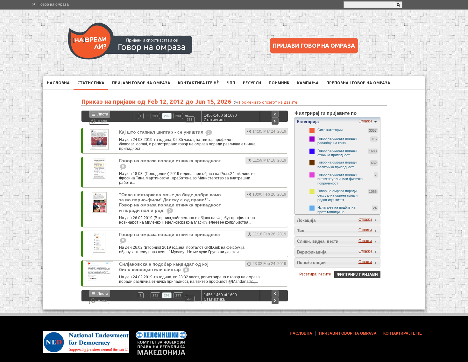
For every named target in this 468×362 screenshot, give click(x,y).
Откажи (365, 121)
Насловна (58, 83)
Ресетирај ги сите (315, 274)
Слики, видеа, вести (317, 241)
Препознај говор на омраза (358, 83)
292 (167, 116)
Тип (300, 230)
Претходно (275, 114)
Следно (275, 121)
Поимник (279, 83)
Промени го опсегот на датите (268, 102)
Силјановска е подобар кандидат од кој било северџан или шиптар (164, 266)
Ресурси (252, 83)
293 (178, 116)
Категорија (308, 121)
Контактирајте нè (198, 83)
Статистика (90, 83)
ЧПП (231, 83)
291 (155, 116)
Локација (306, 220)
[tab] (337, 122)
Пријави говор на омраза (314, 45)
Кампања (308, 83)
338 (190, 119)
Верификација (311, 252)
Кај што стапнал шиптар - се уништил (162, 132)
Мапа (102, 121)
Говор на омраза (54, 4)
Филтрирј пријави (357, 274)
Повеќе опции (311, 262)
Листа (102, 114)
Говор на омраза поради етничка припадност (170, 160)
